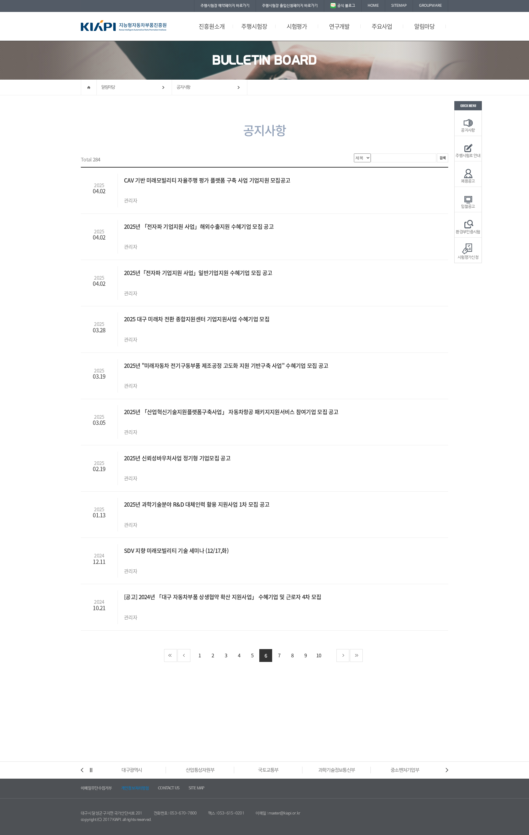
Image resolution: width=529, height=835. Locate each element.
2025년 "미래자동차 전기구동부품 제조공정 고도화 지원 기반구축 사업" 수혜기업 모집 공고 (227, 365)
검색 (442, 158)
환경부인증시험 (468, 232)
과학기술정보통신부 (336, 770)
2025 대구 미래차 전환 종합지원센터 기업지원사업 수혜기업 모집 (197, 319)
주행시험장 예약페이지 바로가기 (225, 6)
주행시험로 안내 (468, 155)
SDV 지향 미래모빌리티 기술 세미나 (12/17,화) (177, 550)
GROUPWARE (430, 6)
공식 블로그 (346, 6)
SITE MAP (196, 788)
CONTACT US (168, 788)
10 (318, 655)
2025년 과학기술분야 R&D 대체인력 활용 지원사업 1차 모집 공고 (197, 504)
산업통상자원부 (200, 770)
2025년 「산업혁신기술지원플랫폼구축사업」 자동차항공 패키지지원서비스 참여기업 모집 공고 (232, 412)
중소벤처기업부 (405, 770)
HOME (373, 6)
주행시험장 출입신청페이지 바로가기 (290, 6)
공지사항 (183, 87)
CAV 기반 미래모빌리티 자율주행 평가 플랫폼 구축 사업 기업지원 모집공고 (208, 180)
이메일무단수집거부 (96, 788)
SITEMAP (399, 6)
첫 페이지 (170, 655)
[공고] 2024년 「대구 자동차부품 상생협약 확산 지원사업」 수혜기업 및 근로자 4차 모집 (223, 597)
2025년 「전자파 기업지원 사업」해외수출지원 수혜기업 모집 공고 (199, 226)
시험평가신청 (468, 257)
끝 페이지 (356, 655)
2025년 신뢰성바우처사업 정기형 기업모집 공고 (178, 458)
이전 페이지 (184, 655)
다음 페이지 (342, 655)
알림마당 (108, 87)
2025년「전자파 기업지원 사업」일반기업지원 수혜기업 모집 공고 (199, 273)
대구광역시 (132, 770)
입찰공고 (468, 206)
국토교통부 (268, 770)
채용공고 (468, 181)
